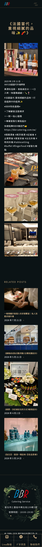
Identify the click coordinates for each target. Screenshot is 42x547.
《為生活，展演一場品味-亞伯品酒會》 (21, 454)
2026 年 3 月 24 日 (13, 458)
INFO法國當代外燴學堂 (14, 84)
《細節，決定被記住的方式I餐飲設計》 (21, 409)
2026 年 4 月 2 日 (12, 413)
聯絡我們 (35, 544)
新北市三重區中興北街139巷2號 (21, 507)
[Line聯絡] (7, 536)
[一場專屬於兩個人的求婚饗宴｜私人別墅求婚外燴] (21, 299)
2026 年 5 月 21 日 (13, 356)
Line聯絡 (7, 544)
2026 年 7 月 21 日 (13, 320)
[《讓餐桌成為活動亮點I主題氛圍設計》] (21, 337)
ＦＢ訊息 (21, 544)
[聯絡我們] (35, 536)
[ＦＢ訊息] (21, 536)
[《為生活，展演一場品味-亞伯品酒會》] (21, 434)
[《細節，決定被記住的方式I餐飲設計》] (21, 384)
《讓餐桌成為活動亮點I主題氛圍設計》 (21, 353)
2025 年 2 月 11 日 (12, 81)
